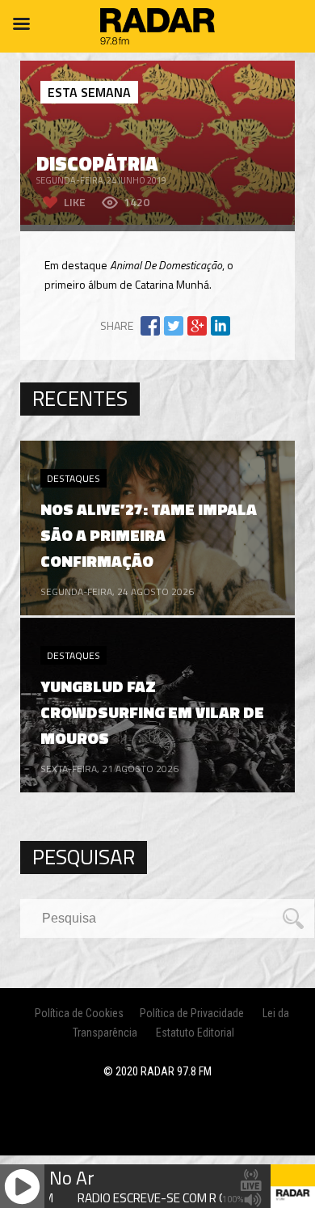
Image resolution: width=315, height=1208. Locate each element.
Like (75, 201)
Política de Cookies (79, 1013)
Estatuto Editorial (195, 1032)
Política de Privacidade (192, 1013)
